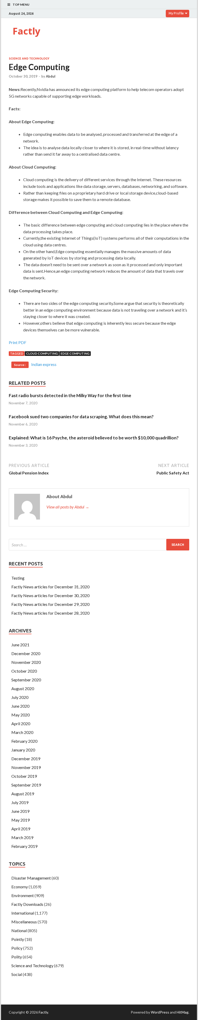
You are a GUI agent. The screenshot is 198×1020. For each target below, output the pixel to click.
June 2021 (20, 644)
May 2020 (20, 714)
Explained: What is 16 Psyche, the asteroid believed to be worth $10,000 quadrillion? (94, 437)
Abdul (50, 76)
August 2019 (22, 793)
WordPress (160, 1012)
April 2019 (20, 828)
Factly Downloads (27, 904)
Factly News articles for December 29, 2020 (50, 604)
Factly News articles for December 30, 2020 (50, 595)
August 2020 (22, 688)
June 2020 (20, 706)
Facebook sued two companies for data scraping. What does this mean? (81, 416)
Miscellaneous (24, 921)
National (19, 930)
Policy (16, 948)
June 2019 (20, 811)
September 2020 (26, 679)
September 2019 (26, 784)
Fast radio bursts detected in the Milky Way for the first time (70, 395)
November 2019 (26, 767)
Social (16, 974)
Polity (16, 956)
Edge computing (75, 353)
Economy (19, 886)
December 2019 (25, 758)
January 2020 (23, 749)
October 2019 (24, 776)
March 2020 (22, 732)
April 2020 (20, 723)
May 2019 (20, 819)
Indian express (43, 364)
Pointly (17, 939)
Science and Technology (29, 58)
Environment (22, 895)
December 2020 (25, 653)
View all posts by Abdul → (67, 506)
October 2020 (24, 670)
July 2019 (19, 802)
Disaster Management (31, 877)
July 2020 (19, 697)
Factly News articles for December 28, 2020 (50, 613)
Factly (26, 31)
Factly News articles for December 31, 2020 (50, 586)
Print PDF (17, 342)
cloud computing (42, 353)
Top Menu (21, 4)
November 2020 (26, 662)
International (22, 912)
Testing (17, 577)
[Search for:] (99, 544)
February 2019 (24, 846)
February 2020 (24, 741)
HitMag (182, 1012)
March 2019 (22, 837)
